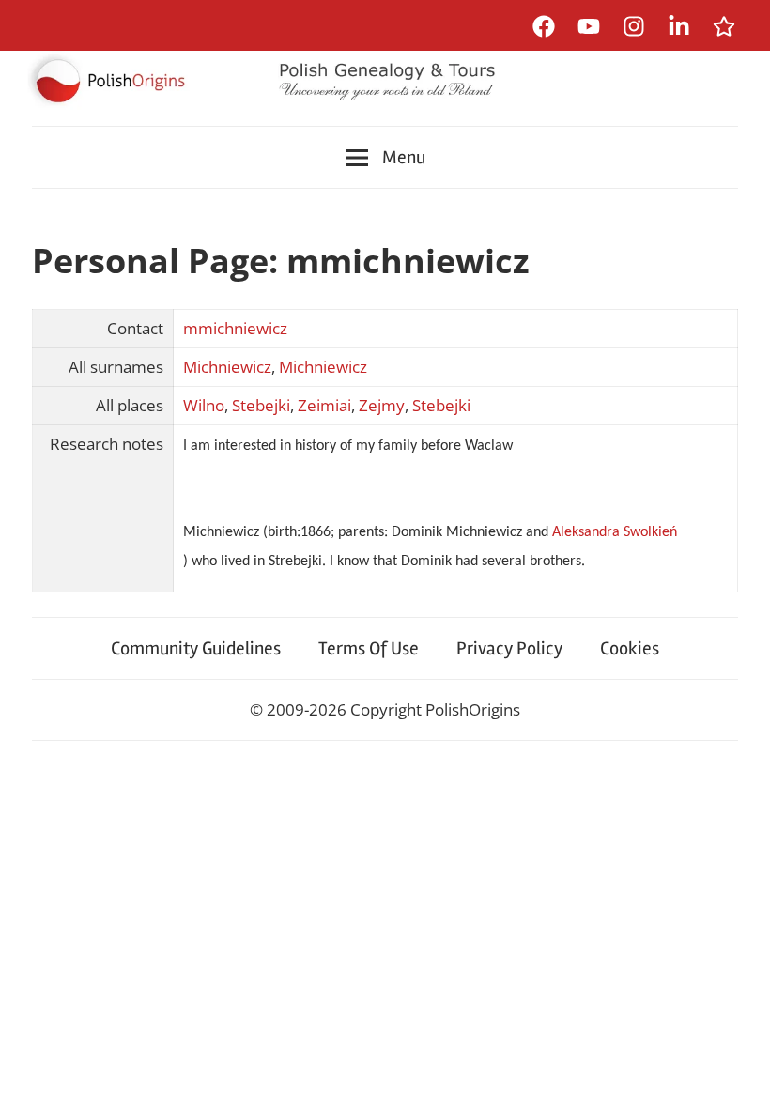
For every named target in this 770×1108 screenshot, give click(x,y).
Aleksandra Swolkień (614, 532)
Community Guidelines (196, 648)
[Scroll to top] (737, 1075)
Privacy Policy (509, 648)
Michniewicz (227, 366)
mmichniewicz (235, 328)
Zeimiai (324, 405)
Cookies (629, 648)
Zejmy (382, 405)
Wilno (203, 405)
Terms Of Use (368, 648)
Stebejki (261, 405)
